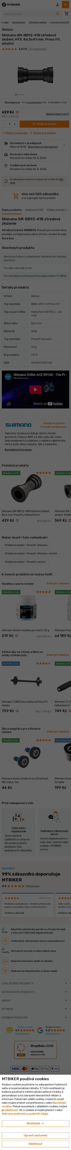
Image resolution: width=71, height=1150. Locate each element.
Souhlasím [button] (35, 1124)
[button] (11, 1110)
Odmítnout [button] (35, 1143)
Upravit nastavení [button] (35, 1135)
